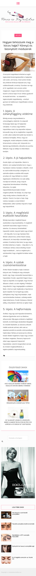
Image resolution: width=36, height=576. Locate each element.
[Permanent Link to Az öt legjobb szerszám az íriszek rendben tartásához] (6, 563)
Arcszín (18, 35)
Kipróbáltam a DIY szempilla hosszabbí (20, 535)
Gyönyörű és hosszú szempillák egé (23, 546)
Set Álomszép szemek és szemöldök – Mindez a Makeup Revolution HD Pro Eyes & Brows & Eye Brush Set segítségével (18, 422)
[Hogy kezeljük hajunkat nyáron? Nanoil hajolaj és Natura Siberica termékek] (18, 381)
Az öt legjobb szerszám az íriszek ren (22, 558)
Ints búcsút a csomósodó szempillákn (19, 513)
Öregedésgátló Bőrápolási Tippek (18, 403)
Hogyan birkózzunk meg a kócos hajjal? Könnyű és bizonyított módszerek (18, 46)
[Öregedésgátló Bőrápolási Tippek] (18, 401)
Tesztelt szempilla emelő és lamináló (23, 524)
